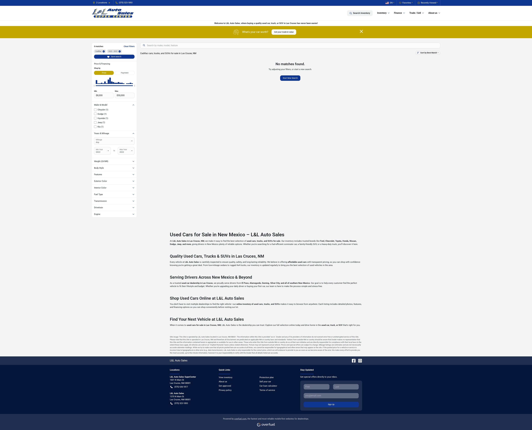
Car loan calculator (268, 386)
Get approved (225, 386)
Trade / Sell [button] (415, 13)
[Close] (361, 31)
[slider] (94, 85)
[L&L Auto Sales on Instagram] (359, 360)
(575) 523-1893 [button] (125, 2)
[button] (102, 2)
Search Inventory (361, 13)
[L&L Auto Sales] (113, 13)
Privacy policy (225, 390)
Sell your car (265, 381)
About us (223, 381)
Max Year (123, 149)
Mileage (99, 140)
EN (391, 3)
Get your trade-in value (284, 32)
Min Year (99, 149)
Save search (116, 56)
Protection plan (266, 377)
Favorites (406, 3)
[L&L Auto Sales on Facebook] (352, 360)
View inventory (225, 377)
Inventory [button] (382, 13)
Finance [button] (398, 13)
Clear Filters (129, 46)
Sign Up (331, 404)
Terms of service (267, 390)
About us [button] (432, 13)
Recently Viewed (428, 3)
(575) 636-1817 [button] (181, 387)
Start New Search (290, 78)
